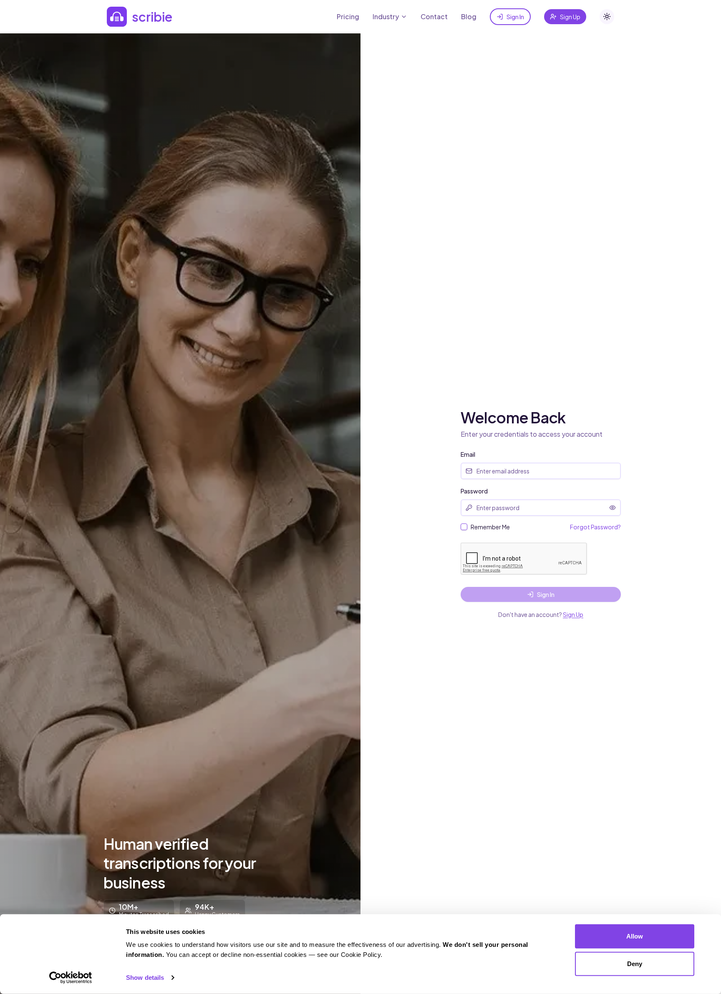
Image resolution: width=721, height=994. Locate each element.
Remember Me (490, 527)
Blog (468, 16)
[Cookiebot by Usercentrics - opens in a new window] (70, 977)
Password (474, 491)
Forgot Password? (595, 527)
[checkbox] (464, 526)
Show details (145, 977)
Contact (434, 16)
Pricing (348, 16)
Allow (634, 936)
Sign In (515, 16)
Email (468, 454)
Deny (634, 963)
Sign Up (570, 16)
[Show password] (612, 507)
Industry (386, 16)
